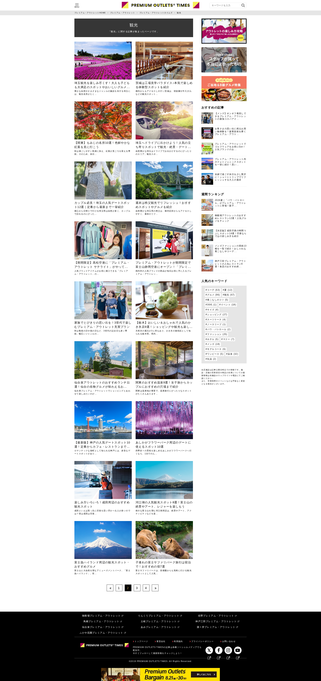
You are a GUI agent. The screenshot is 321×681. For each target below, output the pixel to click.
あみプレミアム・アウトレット (159, 627)
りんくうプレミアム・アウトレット (158, 615)
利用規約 (178, 641)
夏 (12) (228, 290)
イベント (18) (228, 305)
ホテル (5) (213, 339)
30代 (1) (212, 305)
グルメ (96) (213, 295)
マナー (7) (228, 339)
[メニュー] (76, 5)
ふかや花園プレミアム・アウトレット (101, 633)
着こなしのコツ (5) (217, 300)
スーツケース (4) (216, 319)
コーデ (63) (213, 290)
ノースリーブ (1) (216, 324)
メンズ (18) (213, 344)
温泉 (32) (233, 354)
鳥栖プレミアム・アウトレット (101, 621)
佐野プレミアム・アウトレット (216, 615)
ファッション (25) (217, 334)
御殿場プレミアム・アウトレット (101, 615)
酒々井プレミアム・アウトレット (216, 627)
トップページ (141, 641)
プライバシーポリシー (202, 641)
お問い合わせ (229, 641)
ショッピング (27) (217, 314)
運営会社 (161, 641)
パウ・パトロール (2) (219, 329)
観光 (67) (229, 295)
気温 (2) (211, 359)
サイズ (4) (213, 310)
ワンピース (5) (215, 354)
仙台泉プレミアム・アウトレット (101, 627)
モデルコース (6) (216, 349)
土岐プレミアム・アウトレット (159, 621)
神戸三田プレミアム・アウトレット (216, 621)
